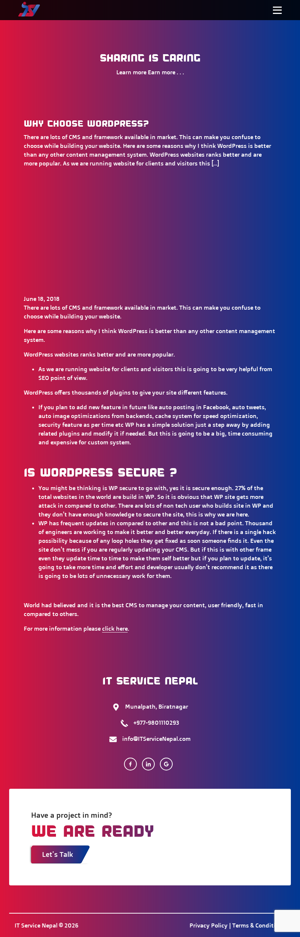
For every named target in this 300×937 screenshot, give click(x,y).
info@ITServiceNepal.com (156, 738)
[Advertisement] (150, 243)
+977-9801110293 (156, 722)
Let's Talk (57, 854)
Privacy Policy (209, 925)
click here (115, 628)
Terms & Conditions (258, 925)
